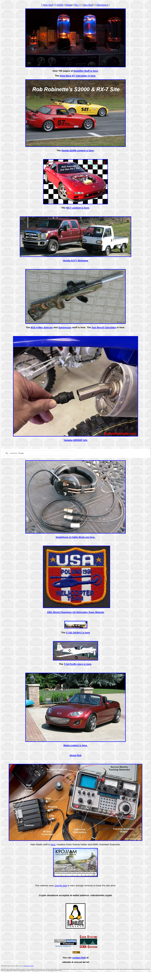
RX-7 (77, 5)
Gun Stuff (88, 5)
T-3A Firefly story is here (77, 664)
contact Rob (79, 957)
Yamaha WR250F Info (75, 440)
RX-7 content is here (77, 207)
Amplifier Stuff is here (85, 71)
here (53, 844)
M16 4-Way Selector (42, 327)
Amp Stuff (48, 5)
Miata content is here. (75, 745)
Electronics (102, 5)
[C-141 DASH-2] (75, 628)
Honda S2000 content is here (77, 150)
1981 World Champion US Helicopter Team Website (75, 612)
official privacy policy (28, 965)
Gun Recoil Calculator (104, 327)
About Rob (75, 755)
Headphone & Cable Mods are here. (75, 537)
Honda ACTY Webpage (75, 260)
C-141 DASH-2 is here (78, 632)
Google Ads (61, 885)
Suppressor (64, 327)
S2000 (59, 5)
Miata (69, 5)
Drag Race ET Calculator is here (78, 75)
